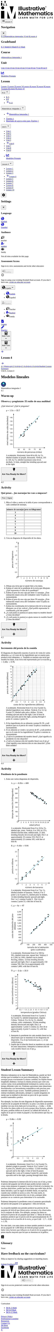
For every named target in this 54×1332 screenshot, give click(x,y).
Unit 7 (8, 146)
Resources (5, 1321)
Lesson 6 (9, 181)
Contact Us (5, 1323)
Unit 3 (8, 136)
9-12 (3, 93)
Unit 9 (8, 150)
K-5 (7, 97)
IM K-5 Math (11, 1308)
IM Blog (4, 1325)
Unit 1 (8, 131)
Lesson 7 (9, 183)
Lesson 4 (5, 164)
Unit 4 (8, 138)
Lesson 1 (9, 169)
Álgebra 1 (10, 119)
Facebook (5, 1328)
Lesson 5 (9, 179)
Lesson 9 (9, 188)
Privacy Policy (7, 1316)
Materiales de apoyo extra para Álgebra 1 (22, 121)
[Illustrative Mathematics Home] (27, 10)
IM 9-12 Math (11, 1312)
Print (3, 498)
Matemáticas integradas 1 (11, 109)
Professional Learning (9, 1319)
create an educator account (19, 282)
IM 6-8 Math (11, 1310)
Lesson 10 (10, 190)
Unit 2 (8, 133)
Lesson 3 (9, 173)
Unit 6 (4, 127)
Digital (9, 498)
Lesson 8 (9, 185)
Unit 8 (8, 148)
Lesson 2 (9, 171)
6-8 (7, 99)
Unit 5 (8, 140)
